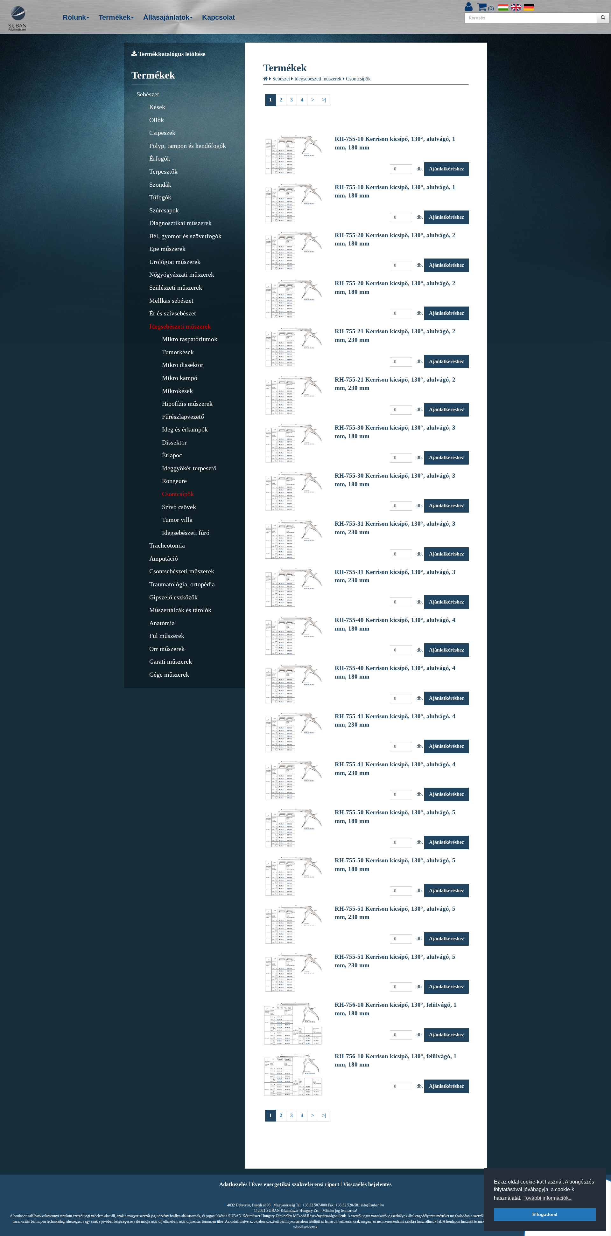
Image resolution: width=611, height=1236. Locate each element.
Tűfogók (160, 197)
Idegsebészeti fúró (185, 532)
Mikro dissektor (182, 364)
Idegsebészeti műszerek (180, 326)
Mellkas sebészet (171, 300)
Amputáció (163, 558)
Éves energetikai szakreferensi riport (295, 1184)
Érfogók (159, 158)
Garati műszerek (170, 661)
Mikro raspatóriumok (189, 338)
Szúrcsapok (164, 210)
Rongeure (174, 480)
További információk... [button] (547, 1198)
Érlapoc (172, 455)
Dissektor (174, 442)
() (490, 8)
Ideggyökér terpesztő (189, 468)
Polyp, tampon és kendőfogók (187, 145)
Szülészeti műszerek (175, 287)
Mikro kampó (179, 377)
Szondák (160, 184)
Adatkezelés (233, 1184)
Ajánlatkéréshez (446, 168)
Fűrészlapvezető (183, 416)
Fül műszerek (166, 635)
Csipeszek (162, 132)
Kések (157, 106)
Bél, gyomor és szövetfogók (185, 235)
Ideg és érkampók (185, 429)
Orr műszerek (167, 648)
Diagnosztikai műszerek (180, 222)
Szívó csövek (179, 506)
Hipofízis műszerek (187, 403)
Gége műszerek (169, 674)
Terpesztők (163, 171)
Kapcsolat (218, 17)
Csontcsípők (178, 493)
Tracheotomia (167, 545)
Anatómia (162, 622)
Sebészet (148, 94)
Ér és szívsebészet (172, 313)
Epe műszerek (167, 248)
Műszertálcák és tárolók (180, 609)
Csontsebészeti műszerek (181, 571)
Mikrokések (177, 390)
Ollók (156, 119)
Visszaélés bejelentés (367, 1184)
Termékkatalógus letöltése (171, 54)
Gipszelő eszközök (173, 597)
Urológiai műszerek (174, 261)
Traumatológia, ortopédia (182, 584)
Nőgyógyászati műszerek (181, 274)
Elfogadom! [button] (545, 1214)
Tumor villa (177, 519)
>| (324, 99)
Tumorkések (178, 352)
